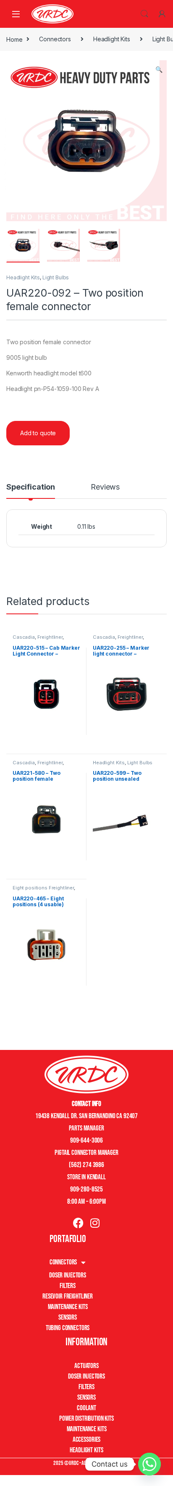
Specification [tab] (30, 487)
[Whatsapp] (149, 1464)
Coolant (86, 1408)
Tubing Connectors (68, 1328)
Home (14, 39)
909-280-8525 (86, 1189)
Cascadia (24, 637)
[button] (159, 69)
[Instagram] (94, 1223)
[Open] (16, 13)
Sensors (67, 1317)
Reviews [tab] (105, 487)
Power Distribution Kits (86, 1418)
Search (144, 14)
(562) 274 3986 (86, 1165)
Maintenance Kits (68, 1307)
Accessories (86, 1439)
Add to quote (38, 432)
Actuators (86, 1366)
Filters (68, 1286)
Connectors (55, 39)
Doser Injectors (67, 1275)
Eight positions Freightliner (43, 888)
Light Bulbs (55, 277)
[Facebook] (78, 1223)
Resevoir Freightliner (67, 1296)
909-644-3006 (86, 1140)
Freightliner (50, 637)
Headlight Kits (111, 39)
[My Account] (162, 14)
